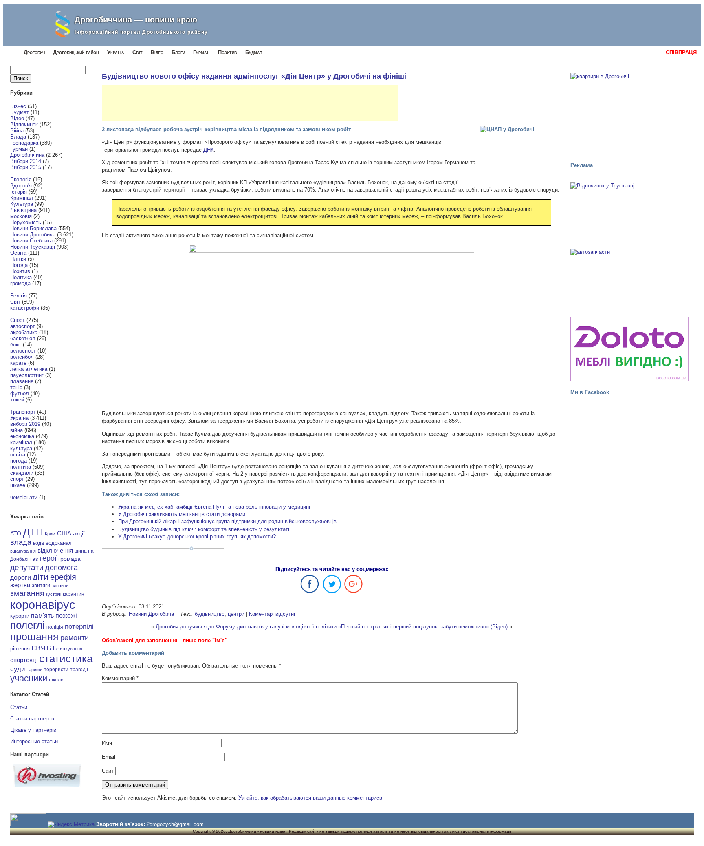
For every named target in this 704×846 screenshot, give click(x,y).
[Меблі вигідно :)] (629, 349)
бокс (15, 344)
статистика (65, 658)
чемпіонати (23, 497)
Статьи (18, 707)
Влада (18, 137)
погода (18, 461)
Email (108, 757)
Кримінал (21, 198)
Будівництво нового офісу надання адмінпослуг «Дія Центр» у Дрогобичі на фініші (254, 76)
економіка (22, 436)
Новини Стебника (31, 241)
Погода (19, 265)
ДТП (33, 532)
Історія (18, 192)
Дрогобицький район (76, 52)
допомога (61, 568)
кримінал (21, 442)
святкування (69, 648)
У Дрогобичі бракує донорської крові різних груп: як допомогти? (197, 536)
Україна (115, 52)
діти (40, 577)
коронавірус (42, 604)
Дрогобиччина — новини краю (136, 19)
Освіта (18, 253)
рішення (20, 649)
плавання (21, 381)
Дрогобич (34, 52)
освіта (17, 455)
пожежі (66, 615)
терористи (56, 669)
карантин (73, 594)
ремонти (74, 638)
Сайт (108, 771)
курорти (19, 616)
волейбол (22, 357)
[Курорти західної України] (629, 212)
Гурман (201, 52)
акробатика (23, 332)
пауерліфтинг (27, 375)
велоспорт (23, 351)
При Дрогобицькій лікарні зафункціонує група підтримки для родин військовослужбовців (227, 521)
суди (17, 669)
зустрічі (53, 594)
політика (20, 467)
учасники (28, 678)
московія (21, 216)
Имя (107, 743)
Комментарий (120, 678)
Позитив (227, 52)
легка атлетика (28, 369)
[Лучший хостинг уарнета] (47, 785)
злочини (60, 585)
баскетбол (22, 338)
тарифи (34, 669)
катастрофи (24, 308)
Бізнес (18, 106)
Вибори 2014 (25, 161)
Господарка (24, 143)
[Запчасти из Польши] (629, 279)
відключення (55, 550)
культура (21, 448)
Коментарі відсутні (272, 614)
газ (34, 558)
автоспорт (22, 326)
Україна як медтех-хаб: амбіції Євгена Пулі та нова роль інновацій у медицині (214, 507)
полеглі (27, 625)
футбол (19, 393)
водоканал (59, 543)
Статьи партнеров (32, 719)
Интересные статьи (34, 741)
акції (79, 534)
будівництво (209, 614)
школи (56, 680)
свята (43, 647)
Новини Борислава (33, 228)
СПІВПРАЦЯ (681, 52)
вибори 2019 (25, 424)
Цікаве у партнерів (33, 730)
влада (20, 542)
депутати (27, 567)
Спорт (17, 320)
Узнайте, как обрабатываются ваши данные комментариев (310, 798)
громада (20, 283)
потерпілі (79, 626)
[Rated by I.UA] (28, 824)
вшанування (23, 551)
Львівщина (23, 210)
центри (236, 614)
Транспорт (22, 412)
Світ (137, 52)
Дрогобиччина (27, 155)
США (64, 533)
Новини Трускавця (32, 247)
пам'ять (42, 615)
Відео (157, 52)
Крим (50, 533)
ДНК (208, 150)
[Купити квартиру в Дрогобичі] (629, 113)
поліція (54, 627)
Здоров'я (21, 186)
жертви (20, 585)
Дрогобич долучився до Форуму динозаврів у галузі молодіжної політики (246, 626)
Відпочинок (24, 124)
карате (18, 363)
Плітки (18, 259)
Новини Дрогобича (32, 234)
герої (48, 558)
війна (16, 430)
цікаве (17, 485)
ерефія (63, 577)
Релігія (18, 296)
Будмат (253, 52)
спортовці (23, 660)
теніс (16, 387)
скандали (21, 473)
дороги (20, 577)
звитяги (41, 585)
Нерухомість (25, 222)
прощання (34, 636)
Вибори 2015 (25, 167)
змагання (27, 592)
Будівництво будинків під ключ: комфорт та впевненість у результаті (203, 529)
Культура (21, 204)
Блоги (178, 52)
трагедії (79, 669)
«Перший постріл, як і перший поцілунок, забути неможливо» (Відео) (423, 626)
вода (38, 543)
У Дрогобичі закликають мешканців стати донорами (181, 514)
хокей (17, 400)
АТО (15, 533)
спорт (17, 479)
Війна (17, 131)
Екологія (20, 179)
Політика (21, 277)
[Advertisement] (250, 103)
